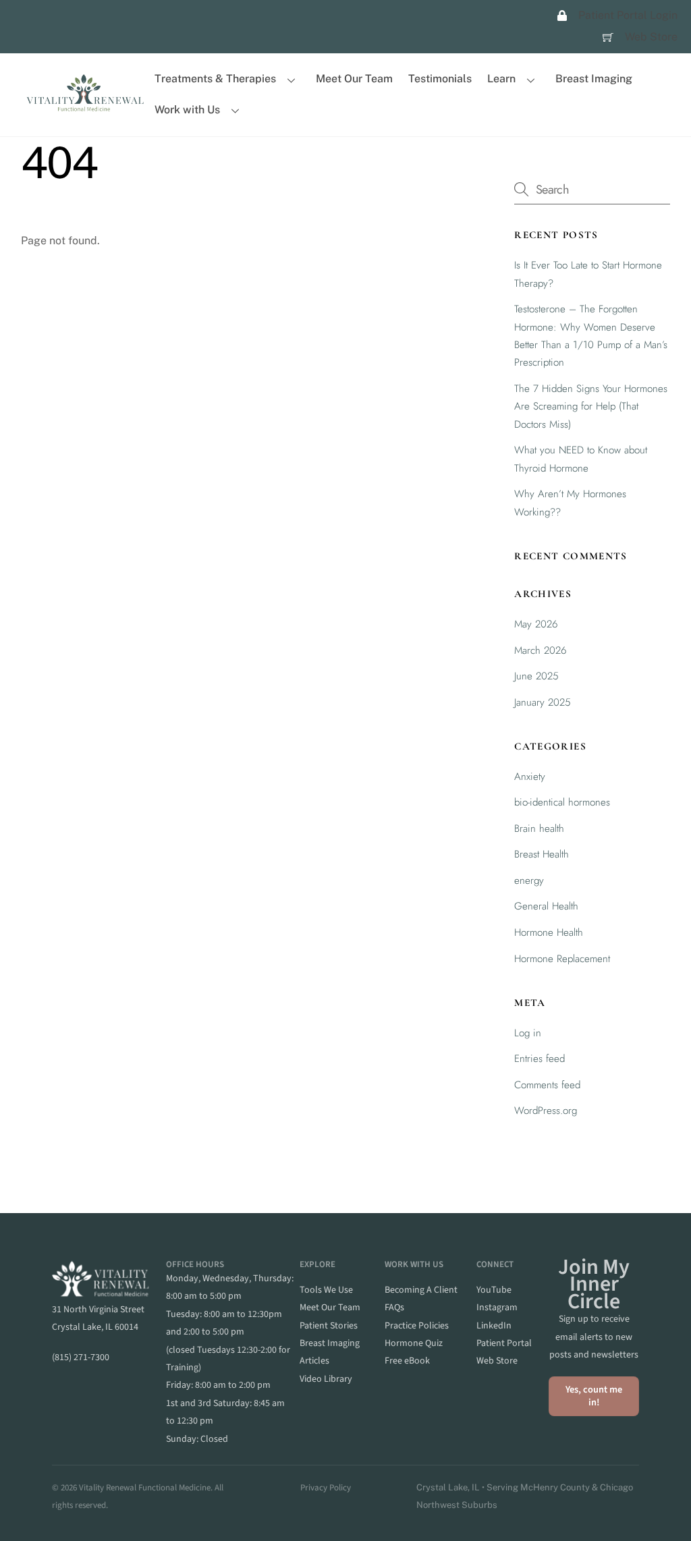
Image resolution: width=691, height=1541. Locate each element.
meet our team (330, 1307)
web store (497, 1361)
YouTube (494, 1290)
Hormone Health (548, 932)
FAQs (394, 1307)
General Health (546, 906)
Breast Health (541, 854)
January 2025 (542, 702)
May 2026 (536, 624)
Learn (501, 78)
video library (326, 1379)
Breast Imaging (593, 78)
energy (529, 880)
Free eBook (407, 1361)
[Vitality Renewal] (84, 107)
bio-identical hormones (562, 802)
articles (314, 1361)
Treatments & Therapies (215, 78)
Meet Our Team (354, 78)
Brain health (539, 828)
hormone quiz (414, 1343)
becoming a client (421, 1290)
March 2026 (540, 650)
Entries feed (539, 1058)
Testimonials (440, 78)
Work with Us (187, 109)
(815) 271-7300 (80, 1357)
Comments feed (547, 1084)
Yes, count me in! (593, 1395)
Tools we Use (326, 1290)
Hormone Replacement (562, 958)
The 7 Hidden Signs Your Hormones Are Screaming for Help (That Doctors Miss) (590, 406)
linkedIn (494, 1326)
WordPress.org (545, 1110)
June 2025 (536, 676)
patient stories (329, 1326)
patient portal (504, 1343)
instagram (497, 1307)
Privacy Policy (325, 1488)
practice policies (417, 1326)
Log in (527, 1033)
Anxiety (529, 776)
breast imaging (330, 1343)
